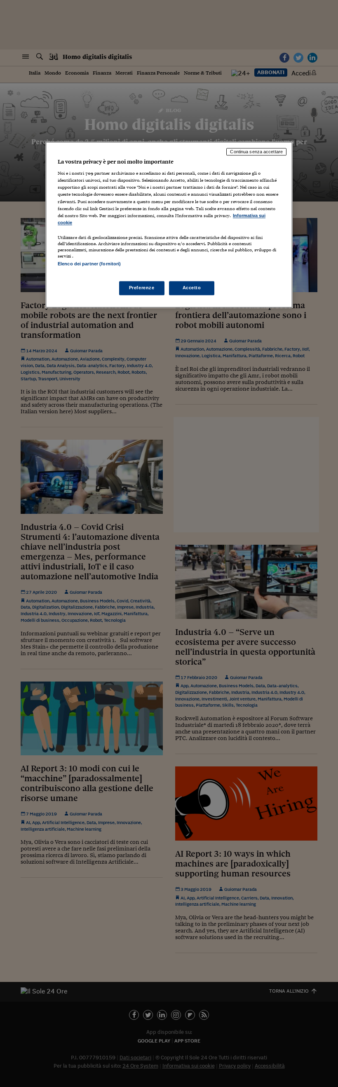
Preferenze (142, 288)
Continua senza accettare (256, 151)
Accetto (192, 288)
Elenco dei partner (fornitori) (89, 263)
